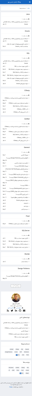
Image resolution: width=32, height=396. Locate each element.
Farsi (22, 370)
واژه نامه (26, 206)
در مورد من (19, 308)
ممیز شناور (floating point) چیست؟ (19, 188)
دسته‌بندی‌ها (25, 344)
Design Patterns (24, 268)
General (27, 147)
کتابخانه (26, 203)
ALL (18, 355)
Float (28, 216)
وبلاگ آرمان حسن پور (14, 2)
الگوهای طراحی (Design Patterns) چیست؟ (17, 158)
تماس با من (11, 308)
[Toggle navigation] (30, 2)
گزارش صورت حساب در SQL (21, 66)
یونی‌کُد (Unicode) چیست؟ (21, 166)
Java (28, 14)
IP (9, 370)
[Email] (24, 310)
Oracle (27, 31)
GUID (13, 370)
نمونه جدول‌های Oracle (22, 84)
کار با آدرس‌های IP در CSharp (20, 112)
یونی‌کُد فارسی (24, 155)
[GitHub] (20, 310)
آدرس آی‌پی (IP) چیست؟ (22, 194)
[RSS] (8, 310)
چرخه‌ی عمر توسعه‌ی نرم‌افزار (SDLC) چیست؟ (17, 180)
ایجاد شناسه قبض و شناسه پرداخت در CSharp (16, 98)
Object (27, 373)
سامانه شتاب (24, 262)
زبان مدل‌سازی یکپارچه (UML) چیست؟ (18, 174)
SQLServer (26, 230)
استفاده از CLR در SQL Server (20, 72)
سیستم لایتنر (24, 209)
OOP (21, 352)
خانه (28, 8)
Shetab (27, 254)
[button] (29, 393)
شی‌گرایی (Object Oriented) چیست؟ (18, 177)
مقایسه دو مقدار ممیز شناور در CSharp (18, 103)
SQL (28, 53)
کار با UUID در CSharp (22, 109)
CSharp (27, 90)
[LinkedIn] (16, 310)
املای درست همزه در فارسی (21, 163)
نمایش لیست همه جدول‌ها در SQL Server (17, 75)
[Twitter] (12, 310)
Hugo (10, 387)
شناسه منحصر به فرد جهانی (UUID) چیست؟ (17, 191)
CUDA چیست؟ (24, 185)
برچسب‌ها (26, 362)
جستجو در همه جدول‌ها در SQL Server (18, 69)
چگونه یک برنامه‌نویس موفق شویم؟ (19, 197)
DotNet (27, 119)
